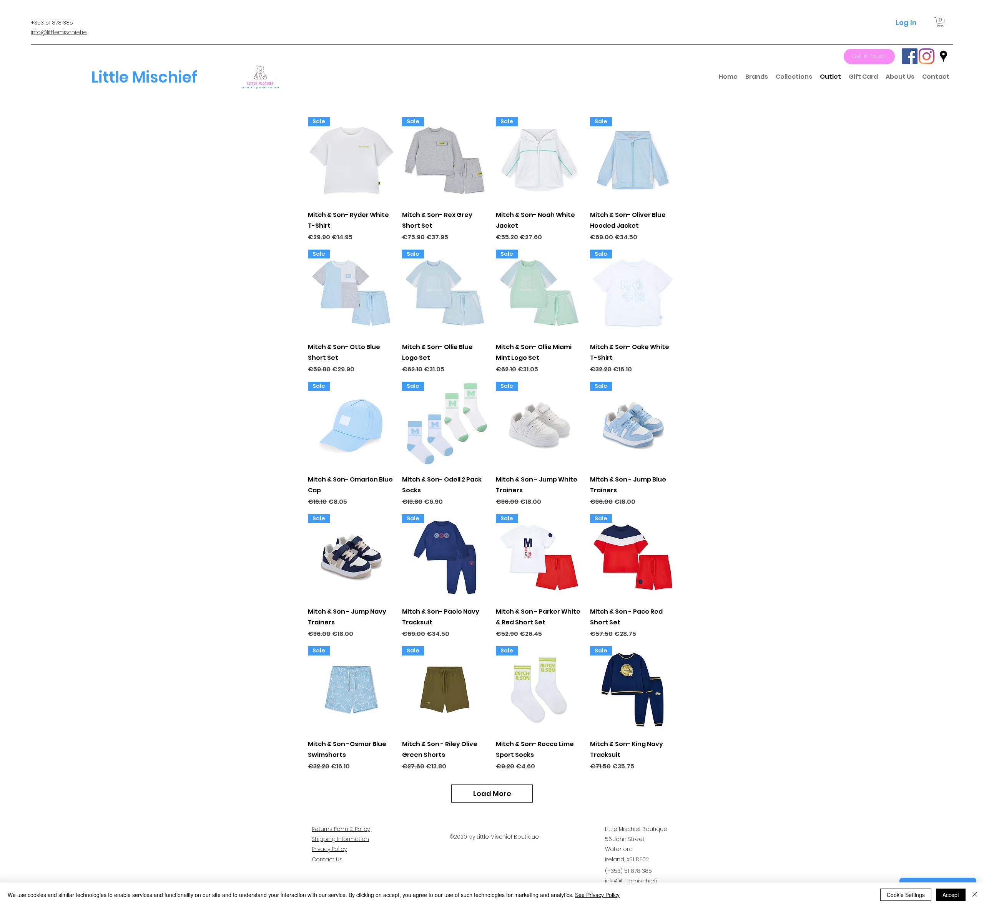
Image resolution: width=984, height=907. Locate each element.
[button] (940, 22)
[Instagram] (926, 56)
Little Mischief (144, 77)
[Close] (974, 895)
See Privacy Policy (597, 895)
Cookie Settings (906, 895)
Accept (950, 895)
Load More (492, 793)
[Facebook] (910, 56)
